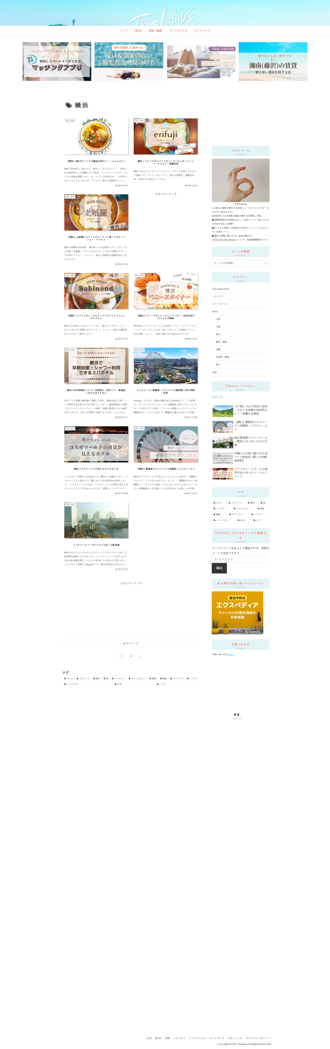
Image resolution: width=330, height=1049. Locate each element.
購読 (219, 568)
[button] (266, 263)
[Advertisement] (149, 210)
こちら (230, 654)
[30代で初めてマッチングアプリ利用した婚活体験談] (57, 61)
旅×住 (158, 1038)
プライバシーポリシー (258, 1038)
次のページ (131, 643)
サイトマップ (217, 1038)
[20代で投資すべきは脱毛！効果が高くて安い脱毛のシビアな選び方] (129, 61)
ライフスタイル (197, 1038)
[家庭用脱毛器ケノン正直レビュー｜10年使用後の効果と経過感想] (201, 61)
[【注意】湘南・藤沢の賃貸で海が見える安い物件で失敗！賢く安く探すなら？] (273, 61)
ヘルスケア (179, 1038)
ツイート (217, 396)
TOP (149, 1038)
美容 (167, 1038)
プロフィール (235, 1038)
